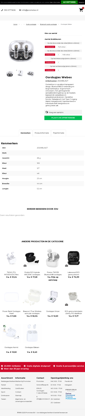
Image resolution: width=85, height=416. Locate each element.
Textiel (3, 385)
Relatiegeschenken (7, 381)
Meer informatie (55, 2)
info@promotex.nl (30, 10)
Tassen (3, 399)
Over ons (18, 385)
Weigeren (81, 2)
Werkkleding (5, 388)
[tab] (25, 133)
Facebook (68, 381)
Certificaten (19, 388)
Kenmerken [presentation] (26, 133)
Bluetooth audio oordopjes (48, 24)
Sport (3, 392)
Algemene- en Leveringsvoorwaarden (23, 400)
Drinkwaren (5, 395)
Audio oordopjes (31, 24)
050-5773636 (9, 10)
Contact (18, 392)
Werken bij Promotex (23, 381)
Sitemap (18, 395)
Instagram (68, 385)
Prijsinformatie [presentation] (58, 133)
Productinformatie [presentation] (42, 133)
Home (15, 24)
